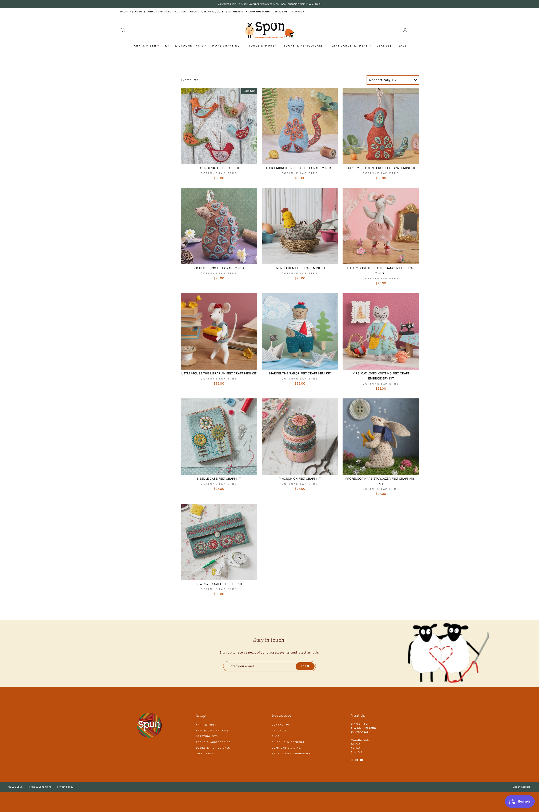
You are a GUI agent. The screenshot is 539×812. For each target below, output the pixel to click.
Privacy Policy (65, 786)
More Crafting (226, 45)
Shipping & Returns (288, 742)
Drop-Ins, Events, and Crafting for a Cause (153, 11)
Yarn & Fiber (144, 45)
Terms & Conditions (39, 786)
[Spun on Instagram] (352, 759)
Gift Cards (204, 753)
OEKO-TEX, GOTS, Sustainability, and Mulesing (235, 11)
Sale (402, 45)
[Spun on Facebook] (356, 759)
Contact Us (281, 724)
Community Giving (286, 747)
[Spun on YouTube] (361, 759)
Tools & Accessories (213, 742)
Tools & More (262, 45)
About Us (281, 11)
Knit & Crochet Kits (184, 45)
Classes (384, 45)
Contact (298, 11)
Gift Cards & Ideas (350, 45)
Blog (193, 11)
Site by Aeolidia (521, 786)
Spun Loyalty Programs (291, 753)
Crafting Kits (207, 736)
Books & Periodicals (303, 45)
